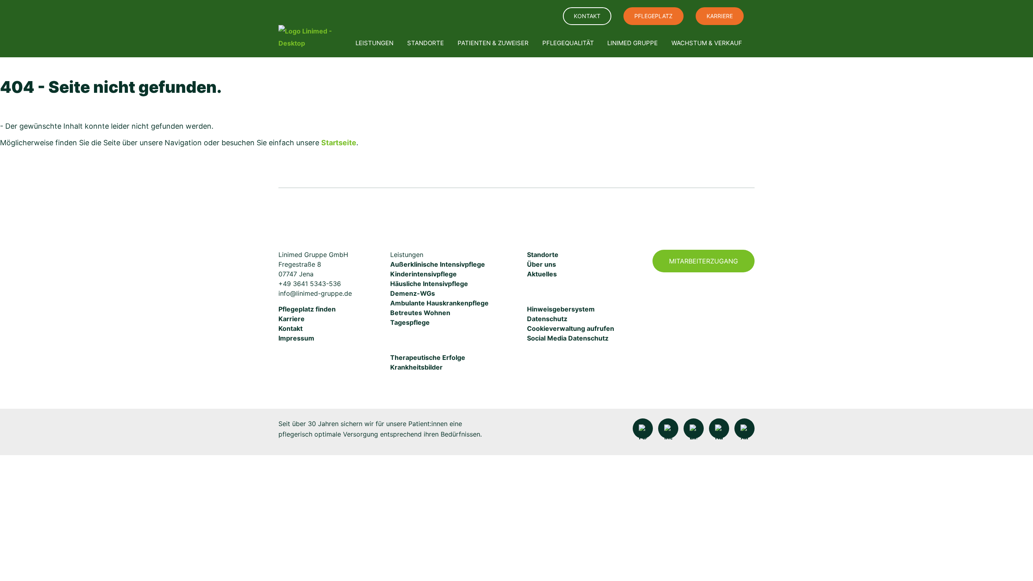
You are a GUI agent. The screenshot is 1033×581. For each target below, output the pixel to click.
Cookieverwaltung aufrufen (570, 328)
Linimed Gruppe (632, 43)
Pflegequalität (568, 43)
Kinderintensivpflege (423, 274)
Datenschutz (547, 319)
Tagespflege (410, 322)
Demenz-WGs (412, 293)
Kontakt (587, 16)
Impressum (296, 338)
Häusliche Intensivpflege (429, 284)
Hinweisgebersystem (561, 309)
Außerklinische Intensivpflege (437, 264)
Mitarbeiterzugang (703, 261)
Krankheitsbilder (416, 367)
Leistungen (374, 43)
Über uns (541, 264)
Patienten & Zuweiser (493, 43)
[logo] (309, 37)
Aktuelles (542, 274)
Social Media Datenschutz (568, 338)
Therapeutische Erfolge (427, 357)
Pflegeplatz (653, 16)
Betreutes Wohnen (420, 313)
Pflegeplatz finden (307, 309)
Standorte (425, 43)
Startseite (338, 142)
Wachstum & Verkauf (706, 43)
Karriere (720, 16)
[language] (547, 16)
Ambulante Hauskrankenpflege (439, 303)
